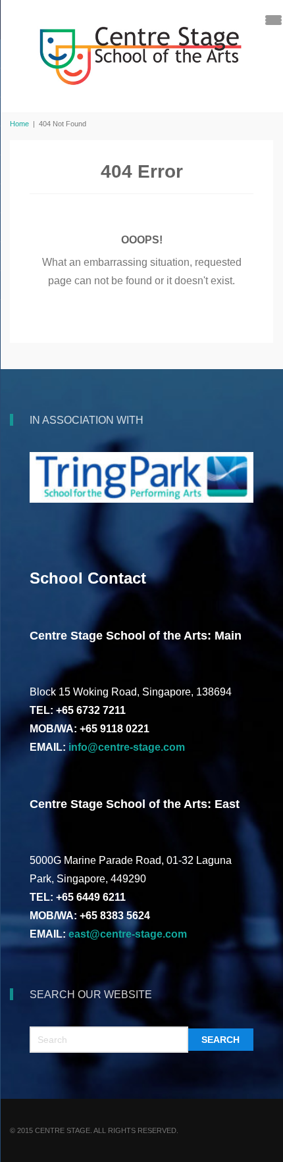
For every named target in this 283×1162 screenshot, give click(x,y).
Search (220, 1039)
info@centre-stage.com (126, 747)
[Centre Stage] (141, 55)
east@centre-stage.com (127, 934)
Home (19, 124)
